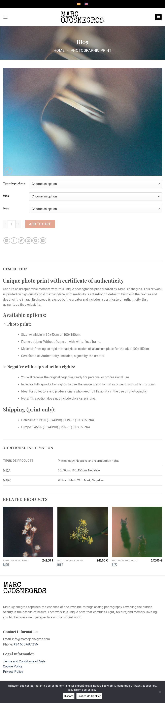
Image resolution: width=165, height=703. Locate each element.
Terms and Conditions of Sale (24, 661)
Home (59, 50)
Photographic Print (91, 50)
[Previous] (3, 540)
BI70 (115, 565)
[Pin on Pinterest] (35, 240)
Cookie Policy (13, 666)
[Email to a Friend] (28, 240)
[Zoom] (8, 171)
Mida (6, 196)
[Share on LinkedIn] (43, 240)
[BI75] (28, 532)
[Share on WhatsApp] (6, 240)
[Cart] (158, 17)
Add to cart (40, 224)
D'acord (68, 696)
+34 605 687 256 (25, 644)
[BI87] (82, 532)
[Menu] (5, 17)
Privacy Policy (13, 672)
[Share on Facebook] (14, 240)
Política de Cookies (89, 696)
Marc (6, 208)
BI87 (60, 565)
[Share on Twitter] (21, 240)
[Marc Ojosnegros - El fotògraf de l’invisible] (82, 17)
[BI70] (137, 532)
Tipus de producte (14, 183)
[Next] (162, 540)
